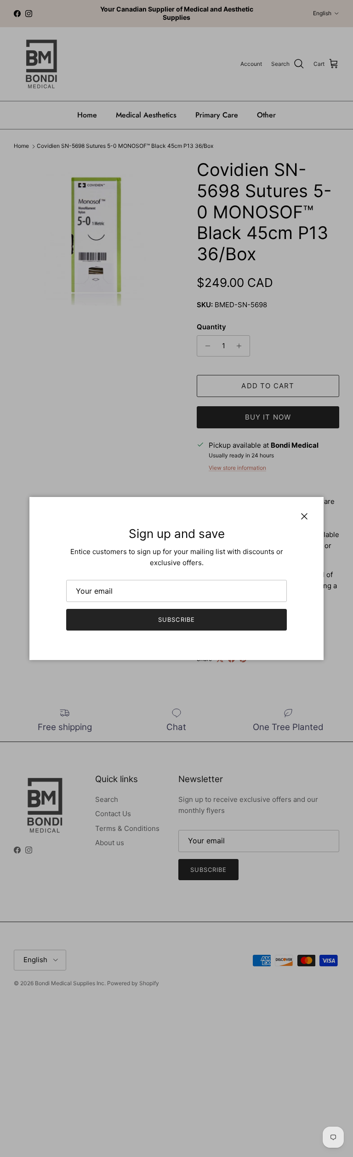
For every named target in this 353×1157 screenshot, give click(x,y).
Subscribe (176, 619)
